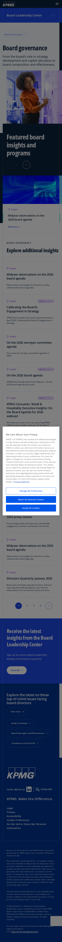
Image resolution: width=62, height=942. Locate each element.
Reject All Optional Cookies (31, 499)
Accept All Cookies (31, 508)
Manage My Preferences (31, 490)
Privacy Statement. (22, 481)
